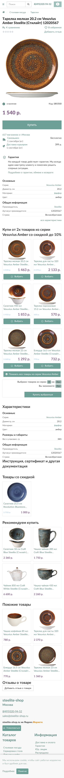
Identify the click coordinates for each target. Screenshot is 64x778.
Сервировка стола (12, 751)
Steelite (58, 207)
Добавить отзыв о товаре (18, 688)
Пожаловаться (13, 728)
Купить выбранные (43, 394)
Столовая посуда (12, 748)
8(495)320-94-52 (42, 4)
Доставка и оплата (45, 742)
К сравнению (13, 27)
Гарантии (40, 746)
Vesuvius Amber (54, 185)
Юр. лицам (41, 749)
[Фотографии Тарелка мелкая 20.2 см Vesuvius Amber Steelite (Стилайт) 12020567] (32, 68)
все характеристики (51, 220)
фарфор (58, 193)
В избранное (55, 27)
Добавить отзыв (53, 32)
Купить (32, 125)
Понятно (22, 771)
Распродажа (41, 753)
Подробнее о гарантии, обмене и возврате (30, 172)
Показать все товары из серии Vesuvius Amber (33, 374)
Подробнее (8, 771)
